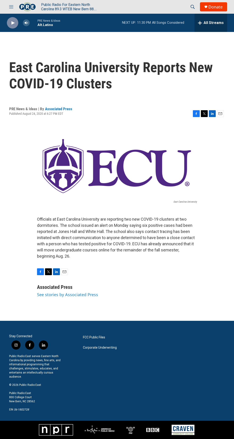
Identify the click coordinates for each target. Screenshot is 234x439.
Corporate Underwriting (100, 347)
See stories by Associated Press (67, 294)
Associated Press (58, 109)
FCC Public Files (94, 337)
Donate (215, 7)
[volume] (26, 23)
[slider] (33, 22)
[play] (12, 23)
